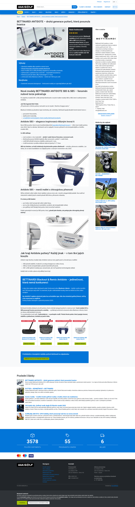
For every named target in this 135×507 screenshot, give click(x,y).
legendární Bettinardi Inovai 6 (61, 125)
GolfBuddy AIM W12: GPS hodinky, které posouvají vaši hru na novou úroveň (51, 414)
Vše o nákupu (46, 469)
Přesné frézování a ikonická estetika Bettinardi (35, 68)
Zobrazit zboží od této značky (106, 113)
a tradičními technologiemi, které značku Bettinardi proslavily (42, 118)
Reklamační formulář (48, 476)
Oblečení (48, 12)
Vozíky (26, 12)
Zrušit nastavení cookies (49, 480)
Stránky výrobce (105, 115)
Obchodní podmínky (48, 470)
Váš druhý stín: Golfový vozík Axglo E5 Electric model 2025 (105, 148)
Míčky (63, 12)
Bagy (33, 12)
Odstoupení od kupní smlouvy (51, 474)
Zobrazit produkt (29, 343)
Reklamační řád (47, 472)
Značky (93, 12)
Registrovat (107, 1)
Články (23, 16)
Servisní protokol (47, 478)
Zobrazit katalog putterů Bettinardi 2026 (36, 358)
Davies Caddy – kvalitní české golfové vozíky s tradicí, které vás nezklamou (51, 397)
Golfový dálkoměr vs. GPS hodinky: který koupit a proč (105, 201)
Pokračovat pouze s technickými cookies (39, 502)
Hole (40, 12)
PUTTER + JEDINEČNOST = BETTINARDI (39, 389)
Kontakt (45, 482)
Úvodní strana (46, 467)
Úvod (18, 16)
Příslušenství (82, 12)
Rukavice (71, 12)
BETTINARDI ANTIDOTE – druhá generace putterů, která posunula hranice (47, 16)
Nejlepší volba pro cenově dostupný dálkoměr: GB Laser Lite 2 (105, 228)
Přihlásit (99, 1)
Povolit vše (22, 502)
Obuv (56, 12)
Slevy (20, 12)
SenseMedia (114, 485)
